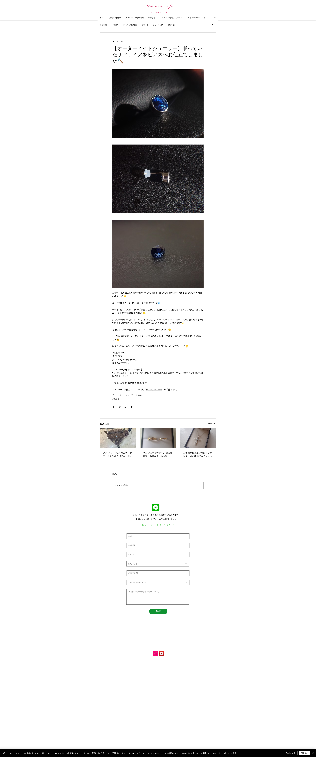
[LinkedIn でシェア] (125, 407)
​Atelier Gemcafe (158, 6)
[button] (172, 17)
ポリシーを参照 (230, 753)
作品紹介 (115, 25)
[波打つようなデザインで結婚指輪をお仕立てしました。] (158, 438)
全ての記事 (103, 25)
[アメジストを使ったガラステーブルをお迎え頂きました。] (118, 438)
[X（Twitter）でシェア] (119, 407)
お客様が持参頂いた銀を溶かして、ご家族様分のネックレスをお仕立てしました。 (197, 454)
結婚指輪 (145, 25)
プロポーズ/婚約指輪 (130, 25)
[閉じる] (313, 753)
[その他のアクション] (202, 41)
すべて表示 (212, 423)
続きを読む (172, 25)
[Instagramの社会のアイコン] (155, 653)
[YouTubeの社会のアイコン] (161, 653)
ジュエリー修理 (158, 25)
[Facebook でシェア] (113, 407)
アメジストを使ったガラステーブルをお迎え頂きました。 (117, 454)
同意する (304, 753)
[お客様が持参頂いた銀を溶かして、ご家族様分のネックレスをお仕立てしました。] (198, 438)
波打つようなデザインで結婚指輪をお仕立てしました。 (157, 454)
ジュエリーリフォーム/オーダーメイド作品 (127, 395)
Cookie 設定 (290, 753)
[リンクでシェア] (131, 407)
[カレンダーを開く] (186, 564)
